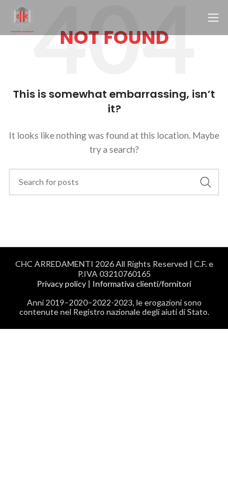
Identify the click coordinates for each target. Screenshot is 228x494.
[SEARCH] (205, 182)
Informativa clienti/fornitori (141, 284)
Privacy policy (61, 284)
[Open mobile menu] (213, 17)
